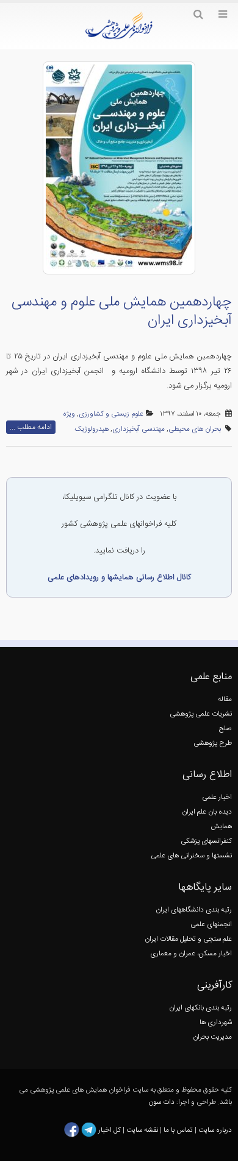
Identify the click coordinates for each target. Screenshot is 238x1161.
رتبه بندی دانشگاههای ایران (194, 910)
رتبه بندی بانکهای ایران (200, 1008)
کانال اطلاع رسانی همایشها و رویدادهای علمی (119, 577)
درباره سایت (215, 1130)
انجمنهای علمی (211, 924)
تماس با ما (177, 1130)
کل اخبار (109, 1130)
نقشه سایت (143, 1130)
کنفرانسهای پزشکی (206, 841)
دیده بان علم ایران (207, 812)
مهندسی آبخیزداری (138, 429)
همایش (221, 826)
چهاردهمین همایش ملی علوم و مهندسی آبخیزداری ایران (122, 311)
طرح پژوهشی (212, 743)
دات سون (161, 1102)
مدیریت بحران (212, 1037)
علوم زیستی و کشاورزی (111, 414)
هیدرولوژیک (91, 429)
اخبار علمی (217, 797)
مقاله (225, 699)
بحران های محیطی (194, 429)
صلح (225, 728)
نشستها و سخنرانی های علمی (191, 856)
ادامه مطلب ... (31, 427)
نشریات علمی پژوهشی (201, 714)
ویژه (69, 414)
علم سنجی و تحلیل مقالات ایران (188, 939)
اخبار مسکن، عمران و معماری (191, 954)
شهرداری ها (216, 1022)
